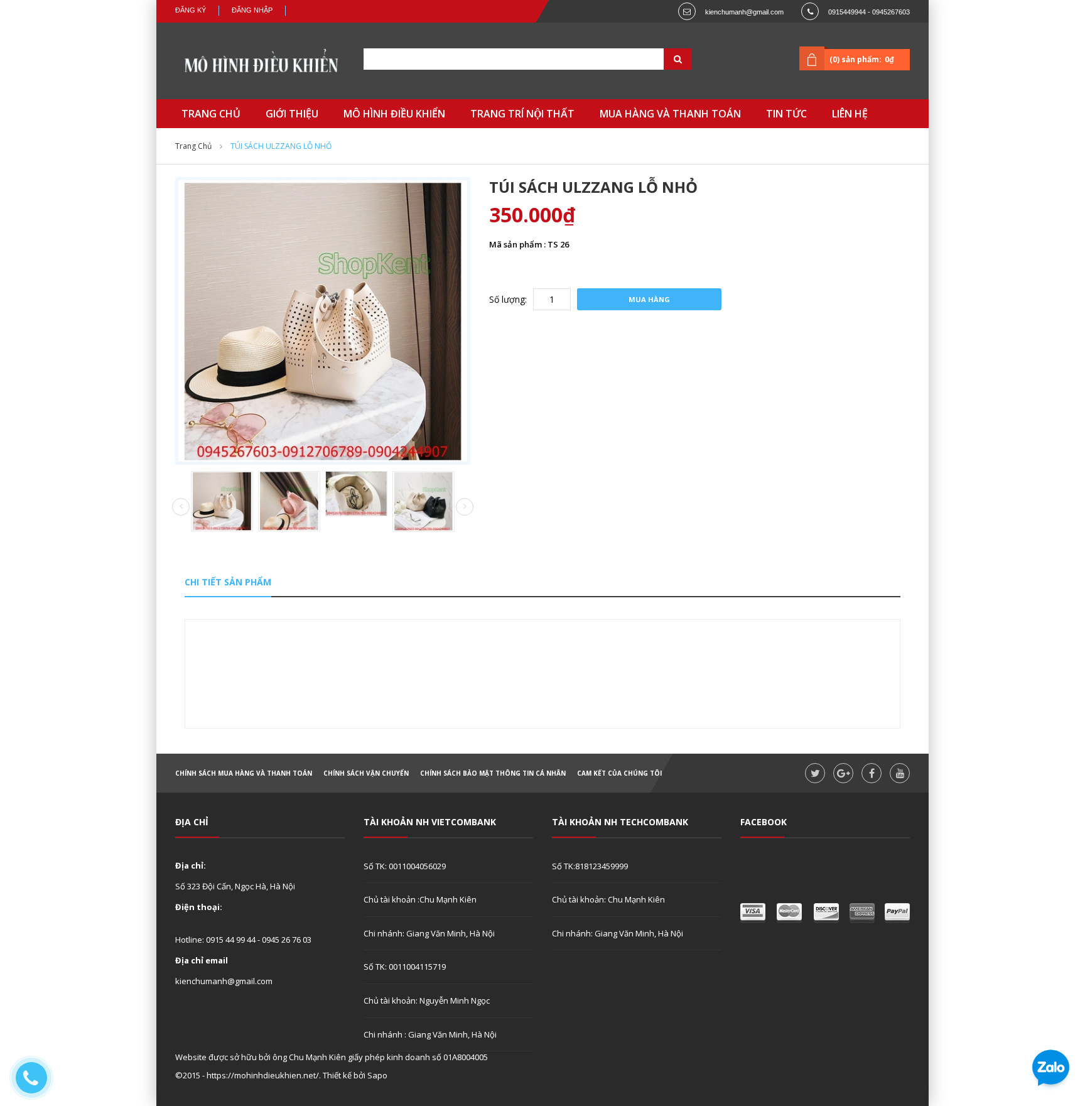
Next (464, 507)
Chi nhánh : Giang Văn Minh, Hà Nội (430, 1034)
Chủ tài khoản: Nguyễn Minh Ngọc (427, 1000)
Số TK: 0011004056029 (405, 866)
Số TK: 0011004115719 (405, 966)
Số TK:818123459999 (590, 866)
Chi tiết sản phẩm (228, 582)
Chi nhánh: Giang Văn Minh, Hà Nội (429, 933)
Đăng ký (190, 10)
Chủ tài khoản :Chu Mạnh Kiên (420, 899)
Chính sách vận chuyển (366, 773)
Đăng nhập (252, 10)
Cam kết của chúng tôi (619, 773)
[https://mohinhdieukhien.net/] (260, 64)
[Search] (661, 59)
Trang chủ (193, 146)
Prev (181, 507)
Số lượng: (508, 299)
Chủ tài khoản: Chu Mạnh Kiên (608, 899)
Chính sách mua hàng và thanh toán (243, 773)
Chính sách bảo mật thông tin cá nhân (493, 773)
